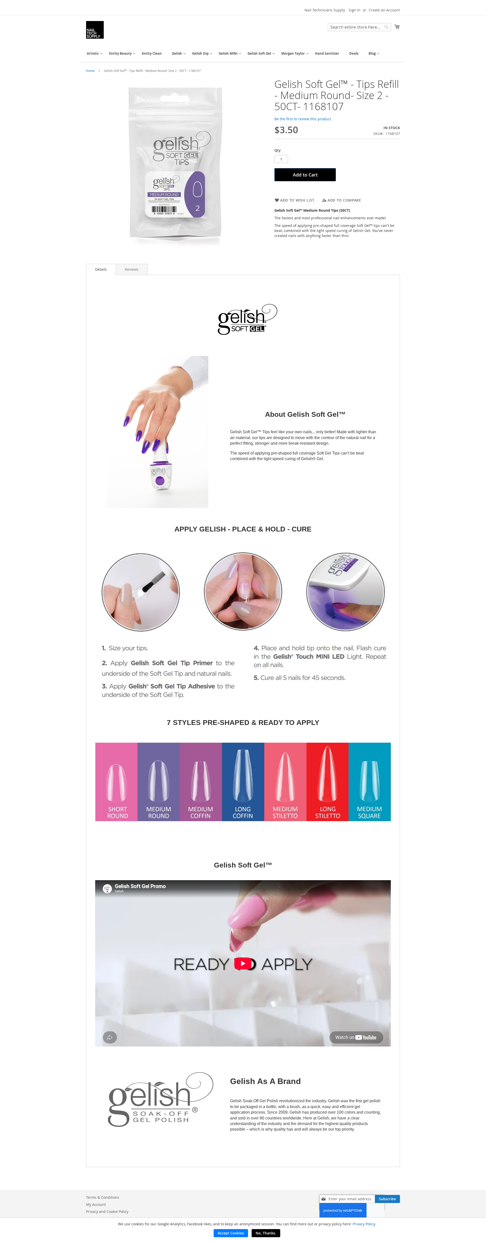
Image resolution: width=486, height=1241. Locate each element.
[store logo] (95, 30)
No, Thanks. (266, 1233)
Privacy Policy (364, 1224)
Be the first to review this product (302, 118)
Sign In (354, 10)
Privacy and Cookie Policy (107, 1211)
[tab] (101, 269)
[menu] (243, 53)
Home (90, 71)
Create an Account (384, 10)
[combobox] (359, 27)
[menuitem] (93, 53)
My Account (96, 1204)
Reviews (131, 269)
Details (101, 269)
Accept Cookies (231, 1233)
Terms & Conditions (102, 1197)
